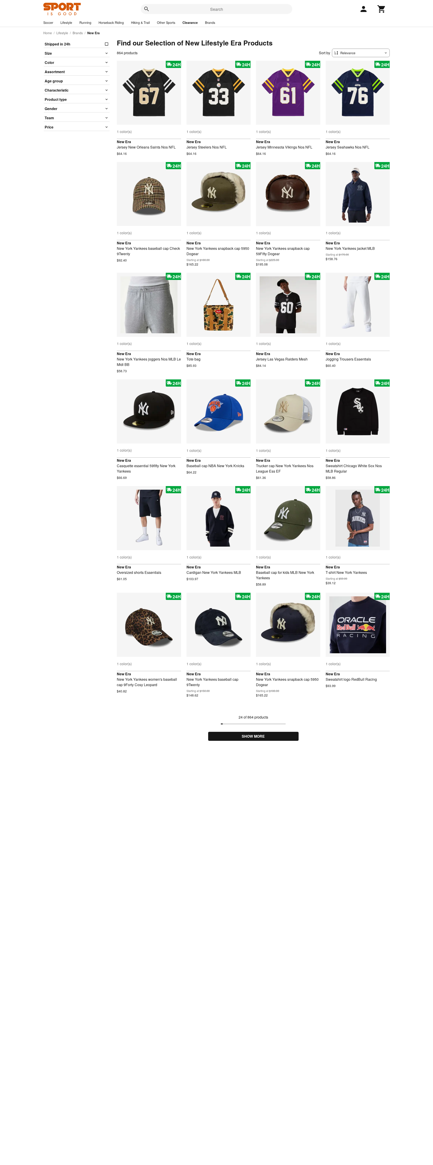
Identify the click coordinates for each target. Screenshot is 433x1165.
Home (47, 33)
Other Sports (166, 22)
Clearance (190, 22)
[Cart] (381, 9)
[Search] (146, 9)
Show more (253, 736)
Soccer (48, 22)
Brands (210, 22)
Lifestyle (66, 22)
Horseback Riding (111, 22)
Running (85, 22)
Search (216, 9)
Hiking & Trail (140, 22)
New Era (124, 141)
